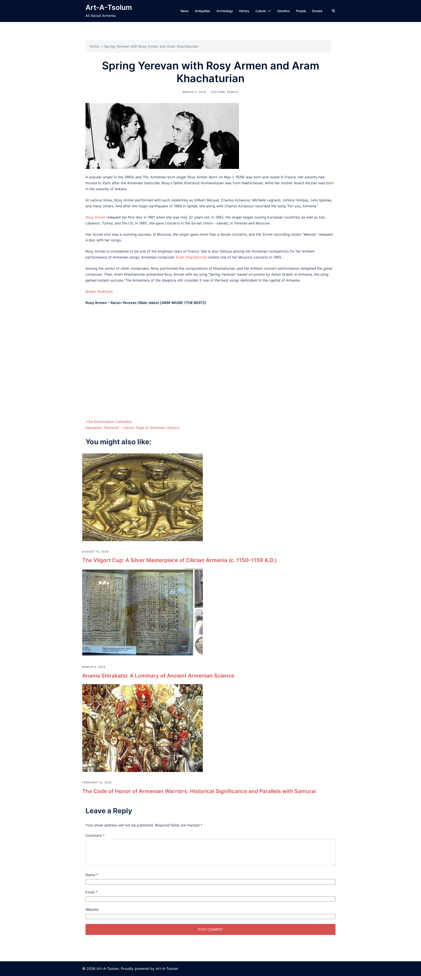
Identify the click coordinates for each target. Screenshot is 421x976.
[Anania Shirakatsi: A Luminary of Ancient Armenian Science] (142, 612)
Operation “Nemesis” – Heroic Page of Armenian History (132, 427)
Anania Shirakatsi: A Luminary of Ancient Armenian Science (158, 675)
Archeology (224, 11)
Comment (95, 835)
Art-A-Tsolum (109, 7)
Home (94, 46)
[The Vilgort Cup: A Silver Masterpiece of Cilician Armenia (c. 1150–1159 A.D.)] (142, 497)
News (184, 11)
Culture (260, 11)
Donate (317, 11)
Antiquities (202, 11)
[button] (333, 11)
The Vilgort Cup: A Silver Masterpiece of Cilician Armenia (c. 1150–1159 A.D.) (179, 560)
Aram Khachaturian (191, 257)
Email (91, 892)
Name (92, 875)
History (244, 11)
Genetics (283, 11)
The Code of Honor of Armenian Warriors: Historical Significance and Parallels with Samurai (199, 791)
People (301, 11)
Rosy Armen (95, 217)
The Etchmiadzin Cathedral (109, 421)
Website (92, 909)
